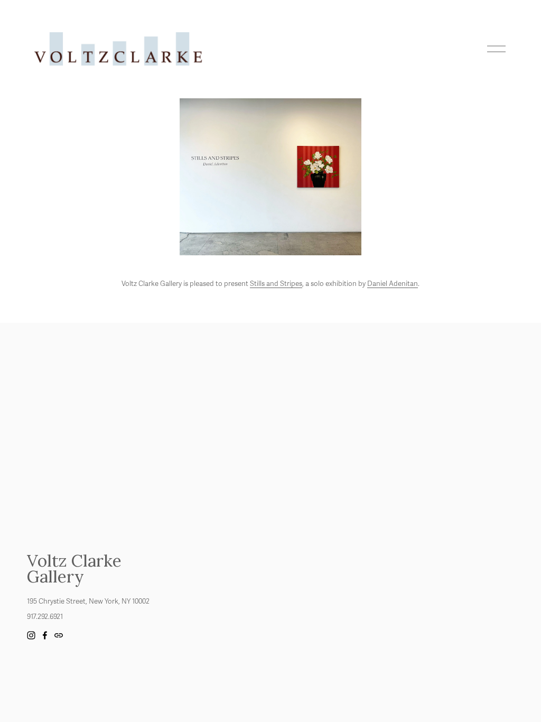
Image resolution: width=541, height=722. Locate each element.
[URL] (58, 635)
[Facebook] (45, 635)
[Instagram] (31, 635)
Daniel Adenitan (392, 284)
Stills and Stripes (276, 284)
